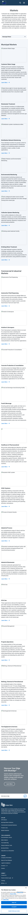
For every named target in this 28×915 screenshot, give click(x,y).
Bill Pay (3, 883)
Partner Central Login (6, 878)
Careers (3, 868)
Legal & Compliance (5, 863)
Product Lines (4, 827)
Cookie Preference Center (14, 911)
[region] (14, 900)
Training (3, 880)
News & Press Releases (6, 860)
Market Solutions (5, 830)
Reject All (14, 902)
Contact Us (3, 875)
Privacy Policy (13, 893)
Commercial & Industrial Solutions (9, 825)
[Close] (26, 887)
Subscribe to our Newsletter (7, 850)
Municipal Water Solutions (7, 822)
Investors (3, 865)
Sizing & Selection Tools (6, 845)
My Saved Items (5, 848)
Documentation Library (6, 837)
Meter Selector (4, 840)
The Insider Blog (5, 842)
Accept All (14, 906)
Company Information (6, 857)
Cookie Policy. (6, 899)
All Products (4, 819)
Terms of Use (20, 892)
